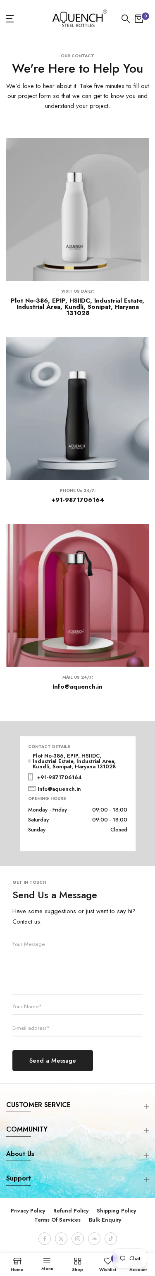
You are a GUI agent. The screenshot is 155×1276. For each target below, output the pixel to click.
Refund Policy (70, 1211)
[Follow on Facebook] (44, 1238)
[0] (139, 19)
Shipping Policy (116, 1211)
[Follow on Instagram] (78, 1238)
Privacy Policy (28, 1211)
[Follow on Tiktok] (111, 1238)
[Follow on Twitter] (61, 1238)
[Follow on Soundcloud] (94, 1238)
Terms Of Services (57, 1220)
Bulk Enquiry (105, 1220)
